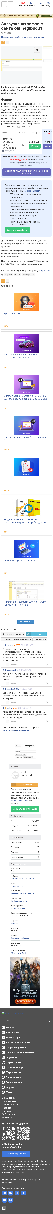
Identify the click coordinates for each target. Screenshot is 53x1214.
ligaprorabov (13, 670)
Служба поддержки (16, 1123)
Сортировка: (16, 639)
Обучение (11, 1057)
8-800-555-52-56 (12, 1144)
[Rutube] (10, 1200)
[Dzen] (23, 1193)
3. (3, 689)
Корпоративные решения (20, 1052)
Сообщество (9, 1101)
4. (3, 708)
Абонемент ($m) (18, 953)
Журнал (10, 1027)
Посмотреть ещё (25, 622)
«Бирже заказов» (31, 191)
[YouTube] (4, 1200)
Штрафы (8, 275)
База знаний (12, 1032)
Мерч (9, 1092)
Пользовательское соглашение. (17, 1169)
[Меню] (4, 4)
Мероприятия (14, 1072)
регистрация (9, 730)
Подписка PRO (10, 1104)
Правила (6, 1108)
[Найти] (48, 1020)
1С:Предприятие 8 (19, 901)
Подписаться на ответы (14, 634)
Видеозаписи (13, 1077)
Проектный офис (15, 1067)
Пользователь (17, 886)
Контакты (7, 1117)
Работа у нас (9, 1114)
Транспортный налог (20, 938)
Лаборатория (13, 1037)
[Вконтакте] (10, 1193)
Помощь (6, 1111)
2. (3, 670)
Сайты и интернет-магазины (23, 878)
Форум (10, 1087)
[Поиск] (10, 4)
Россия (14, 923)
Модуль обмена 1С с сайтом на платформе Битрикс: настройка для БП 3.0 (25, 522)
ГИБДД (17, 275)
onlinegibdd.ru (28, 275)
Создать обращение (16, 1153)
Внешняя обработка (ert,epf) (23, 893)
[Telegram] (4, 1193)
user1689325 (13, 689)
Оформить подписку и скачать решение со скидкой (26, 172)
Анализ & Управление (18, 1042)
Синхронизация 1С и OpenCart (20, 560)
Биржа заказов (14, 1082)
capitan (10, 645)
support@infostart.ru (13, 1147)
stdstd (9, 708)
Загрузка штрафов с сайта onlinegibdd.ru (22, 26)
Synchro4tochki (12, 313)
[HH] (16, 1193)
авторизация (22, 730)
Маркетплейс (14, 1062)
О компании (8, 1098)
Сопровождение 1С (16, 1047)
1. (3, 645)
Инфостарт (44, 270)
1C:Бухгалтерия (18, 908)
